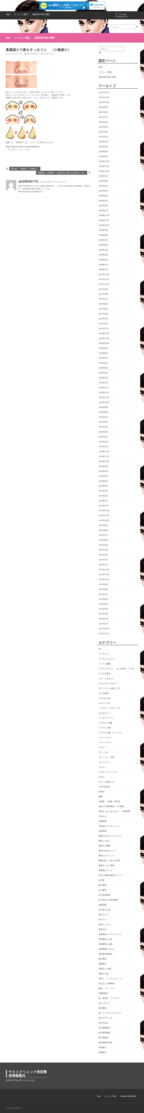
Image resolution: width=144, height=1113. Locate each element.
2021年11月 (104, 97)
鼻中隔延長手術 (105, 1042)
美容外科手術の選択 (41, 14)
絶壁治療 (102, 905)
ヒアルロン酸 (104, 728)
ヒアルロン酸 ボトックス (110, 732)
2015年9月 (103, 407)
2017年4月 (103, 314)
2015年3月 (103, 437)
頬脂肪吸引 (103, 993)
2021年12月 (104, 92)
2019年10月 (104, 171)
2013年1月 (103, 565)
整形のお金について (107, 851)
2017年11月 (104, 279)
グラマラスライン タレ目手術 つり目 (116, 669)
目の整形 (102, 890)
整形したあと (104, 841)
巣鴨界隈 (102, 821)
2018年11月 (104, 220)
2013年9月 (103, 525)
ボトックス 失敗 (106, 757)
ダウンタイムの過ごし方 (109, 688)
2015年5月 (103, 427)
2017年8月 (103, 294)
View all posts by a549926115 (31, 192)
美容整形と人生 (105, 939)
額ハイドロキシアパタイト (110, 1013)
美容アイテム (104, 924)
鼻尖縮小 (102, 1047)
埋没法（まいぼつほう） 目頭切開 (114, 811)
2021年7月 (103, 117)
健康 (101, 796)
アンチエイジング (106, 659)
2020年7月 (103, 142)
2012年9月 (103, 584)
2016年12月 (104, 333)
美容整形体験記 (105, 954)
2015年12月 (104, 392)
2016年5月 (103, 368)
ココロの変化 (104, 673)
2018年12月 (104, 215)
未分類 (101, 880)
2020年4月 (103, 156)
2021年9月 (103, 107)
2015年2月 (103, 442)
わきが (101, 777)
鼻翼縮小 (102, 1052)
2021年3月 (103, 137)
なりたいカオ (104, 703)
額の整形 (102, 1008)
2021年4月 (103, 132)
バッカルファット (106, 718)
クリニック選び (21, 14)
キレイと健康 (104, 664)
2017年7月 (103, 299)
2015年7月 (103, 417)
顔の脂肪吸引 (104, 1028)
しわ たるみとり (106, 678)
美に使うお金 (104, 910)
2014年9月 (103, 466)
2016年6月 (103, 363)
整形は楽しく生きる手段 (109, 860)
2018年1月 (103, 269)
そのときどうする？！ (108, 683)
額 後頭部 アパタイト (109, 998)
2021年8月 (103, 112)
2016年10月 (104, 343)
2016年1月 (103, 387)
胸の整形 (102, 959)
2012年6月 (103, 599)
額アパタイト (104, 1003)
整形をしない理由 (106, 865)
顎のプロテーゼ (105, 1018)
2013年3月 (103, 555)
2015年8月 (103, 412)
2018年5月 (103, 250)
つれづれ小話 (104, 698)
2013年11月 (104, 515)
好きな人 (102, 816)
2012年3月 (103, 614)
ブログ (101, 747)
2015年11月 (104, 397)
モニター (102, 767)
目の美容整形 (104, 895)
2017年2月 (103, 324)
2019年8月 (103, 181)
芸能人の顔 (103, 973)
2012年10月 (104, 579)
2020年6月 (103, 146)
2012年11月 (104, 574)
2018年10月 (104, 225)
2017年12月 (104, 274)
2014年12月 (104, 451)
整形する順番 (104, 846)
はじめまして (104, 713)
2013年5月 (103, 545)
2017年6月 (103, 304)
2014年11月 (104, 456)
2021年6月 (103, 122)
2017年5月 (103, 309)
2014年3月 (103, 496)
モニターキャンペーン (108, 772)
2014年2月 (103, 501)
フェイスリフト (105, 737)
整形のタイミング (106, 855)
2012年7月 (103, 594)
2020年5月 (103, 151)
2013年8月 (103, 530)
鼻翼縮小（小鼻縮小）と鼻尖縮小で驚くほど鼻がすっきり (61, 173)
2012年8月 (103, 589)
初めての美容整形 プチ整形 (111, 806)
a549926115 (49, 54)
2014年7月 (103, 476)
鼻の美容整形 (33, 54)
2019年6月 (103, 191)
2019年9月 (103, 176)
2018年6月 (103, 245)
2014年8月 (103, 471)
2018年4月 (103, 255)
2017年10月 (104, 284)
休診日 (101, 791)
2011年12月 (104, 628)
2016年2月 (103, 383)
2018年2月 (103, 264)
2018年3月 (103, 260)
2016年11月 (104, 338)
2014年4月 (103, 491)
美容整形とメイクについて (110, 934)
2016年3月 (103, 378)
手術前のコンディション (109, 826)
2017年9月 (103, 289)
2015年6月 (103, 422)
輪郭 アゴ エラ (106, 988)
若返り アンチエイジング (110, 978)
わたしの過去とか (106, 782)
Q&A (8, 14)
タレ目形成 (103, 693)
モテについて (104, 762)
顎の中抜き (103, 1023)
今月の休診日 (104, 787)
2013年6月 (103, 540)
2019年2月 (103, 210)
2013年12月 (104, 510)
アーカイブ (103, 654)
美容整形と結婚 (105, 944)
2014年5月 (103, 486)
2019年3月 (103, 205)
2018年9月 (103, 230)
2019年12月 (104, 161)
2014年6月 (103, 481)
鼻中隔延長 (103, 1037)
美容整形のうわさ (106, 949)
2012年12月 (104, 569)
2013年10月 (104, 520)
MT (100, 649)
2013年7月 (103, 535)
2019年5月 (103, 196)
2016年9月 (103, 348)
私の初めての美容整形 (108, 900)
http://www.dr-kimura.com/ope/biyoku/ (23, 146)
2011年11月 (104, 633)
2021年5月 (103, 127)
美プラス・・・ (105, 919)
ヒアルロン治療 (105, 723)
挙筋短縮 (102, 831)
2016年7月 (103, 358)
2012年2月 (103, 619)
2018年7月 (103, 240)
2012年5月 (103, 604)
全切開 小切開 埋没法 (109, 801)
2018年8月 (103, 235)
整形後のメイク (105, 870)
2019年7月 (103, 186)
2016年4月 (103, 373)
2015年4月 (103, 432)
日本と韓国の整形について (110, 875)
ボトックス (103, 752)
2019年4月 (103, 201)
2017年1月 (103, 328)
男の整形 (102, 885)
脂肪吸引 (102, 964)
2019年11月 (104, 166)
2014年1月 (103, 506)
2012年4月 (103, 609)
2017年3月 (103, 319)
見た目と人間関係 (106, 983)
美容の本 (102, 929)
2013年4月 (103, 550)
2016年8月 (103, 353)
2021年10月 (104, 102)
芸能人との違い (105, 969)
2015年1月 (103, 446)
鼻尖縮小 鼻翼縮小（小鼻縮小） (25, 169)
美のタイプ (103, 914)
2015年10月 (104, 402)
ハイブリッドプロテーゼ (109, 708)
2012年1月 (103, 624)
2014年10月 (104, 461)
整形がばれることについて (110, 836)
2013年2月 (103, 560)
